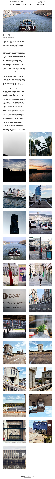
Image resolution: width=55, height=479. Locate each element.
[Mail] (41, 2)
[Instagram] (39, 2)
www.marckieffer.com (29, 475)
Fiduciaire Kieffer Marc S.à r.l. (27, 477)
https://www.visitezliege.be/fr (8, 37)
